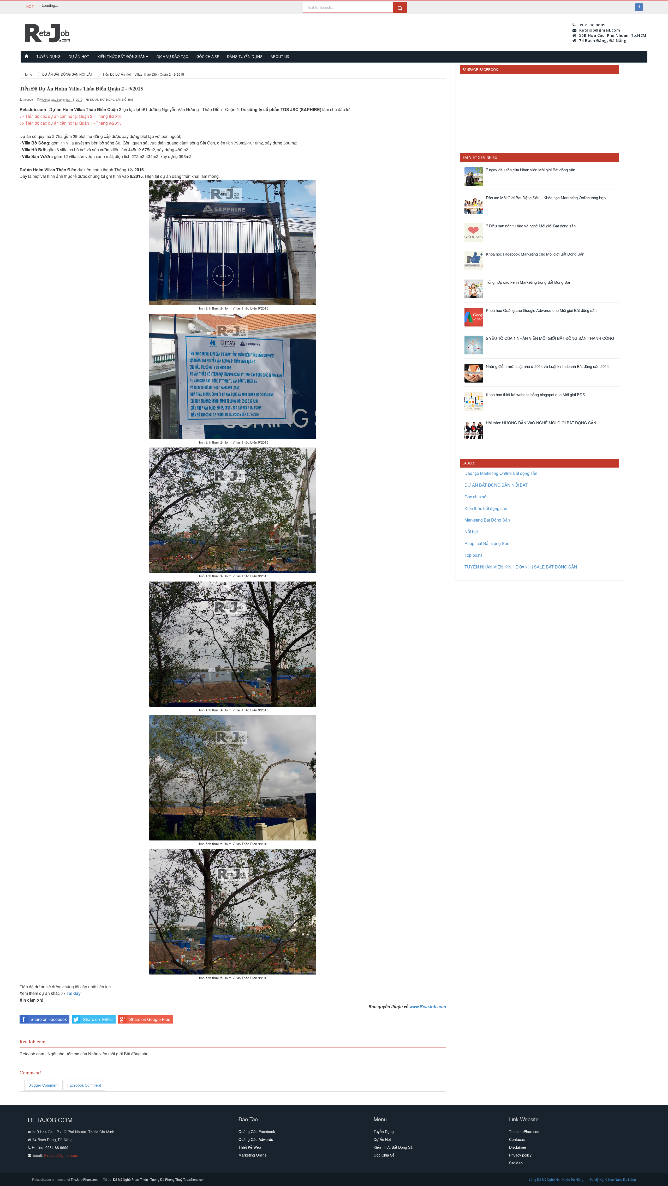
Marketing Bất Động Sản (487, 520)
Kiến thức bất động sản (485, 508)
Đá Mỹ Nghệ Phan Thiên (131, 1179)
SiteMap (516, 1162)
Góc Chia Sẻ (384, 1155)
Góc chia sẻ (475, 497)
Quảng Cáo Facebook (256, 1131)
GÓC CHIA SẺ (207, 56)
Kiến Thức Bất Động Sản (394, 1147)
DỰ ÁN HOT (78, 56)
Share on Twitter (98, 1019)
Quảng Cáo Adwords (255, 1139)
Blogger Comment (43, 1085)
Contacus (517, 1139)
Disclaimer (517, 1147)
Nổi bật (471, 532)
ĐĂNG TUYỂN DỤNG (245, 56)
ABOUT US (280, 56)
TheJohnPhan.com (524, 1131)
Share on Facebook (49, 1019)
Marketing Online (252, 1155)
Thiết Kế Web (249, 1147)
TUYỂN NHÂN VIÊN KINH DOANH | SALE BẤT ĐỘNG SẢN (520, 567)
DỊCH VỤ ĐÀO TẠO (172, 56)
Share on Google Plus (149, 1019)
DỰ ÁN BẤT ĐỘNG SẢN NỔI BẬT (111, 99)
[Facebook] (639, 7)
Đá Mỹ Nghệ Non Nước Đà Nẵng (612, 1179)
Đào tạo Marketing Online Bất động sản (500, 473)
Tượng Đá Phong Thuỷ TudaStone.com (177, 1179)
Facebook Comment (84, 1085)
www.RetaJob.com (427, 1006)
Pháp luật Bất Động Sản (486, 543)
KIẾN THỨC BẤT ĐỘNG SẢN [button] (121, 56)
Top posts (473, 555)
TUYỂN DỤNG (48, 56)
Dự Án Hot (382, 1139)
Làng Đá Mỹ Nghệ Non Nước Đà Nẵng (556, 1179)
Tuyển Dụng (384, 1131)
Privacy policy (520, 1155)
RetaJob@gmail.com (61, 1155)
